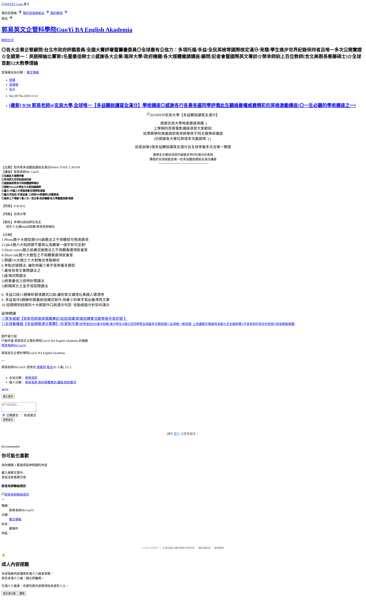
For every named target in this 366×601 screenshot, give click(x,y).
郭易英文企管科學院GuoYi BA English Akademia (67, 29)
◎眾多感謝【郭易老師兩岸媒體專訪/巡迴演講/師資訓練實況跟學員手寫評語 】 (65, 318)
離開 (21, 593)
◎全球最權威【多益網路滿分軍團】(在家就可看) (148, 324)
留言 (50, 367)
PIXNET (154, 547)
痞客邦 (41, 367)
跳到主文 (8, 40)
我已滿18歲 (9, 593)
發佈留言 (8, 419)
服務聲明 (219, 547)
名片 (12, 89)
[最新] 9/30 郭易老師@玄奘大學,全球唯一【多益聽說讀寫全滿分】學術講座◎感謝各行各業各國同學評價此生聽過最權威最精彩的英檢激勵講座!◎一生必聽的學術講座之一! (182, 105)
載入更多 (8, 396)
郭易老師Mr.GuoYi (14, 345)
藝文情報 (33, 72)
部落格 (13, 84)
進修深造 (31, 377)
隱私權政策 (204, 547)
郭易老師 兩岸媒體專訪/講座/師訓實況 (50, 382)
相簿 (12, 80)
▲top (5, 389)
